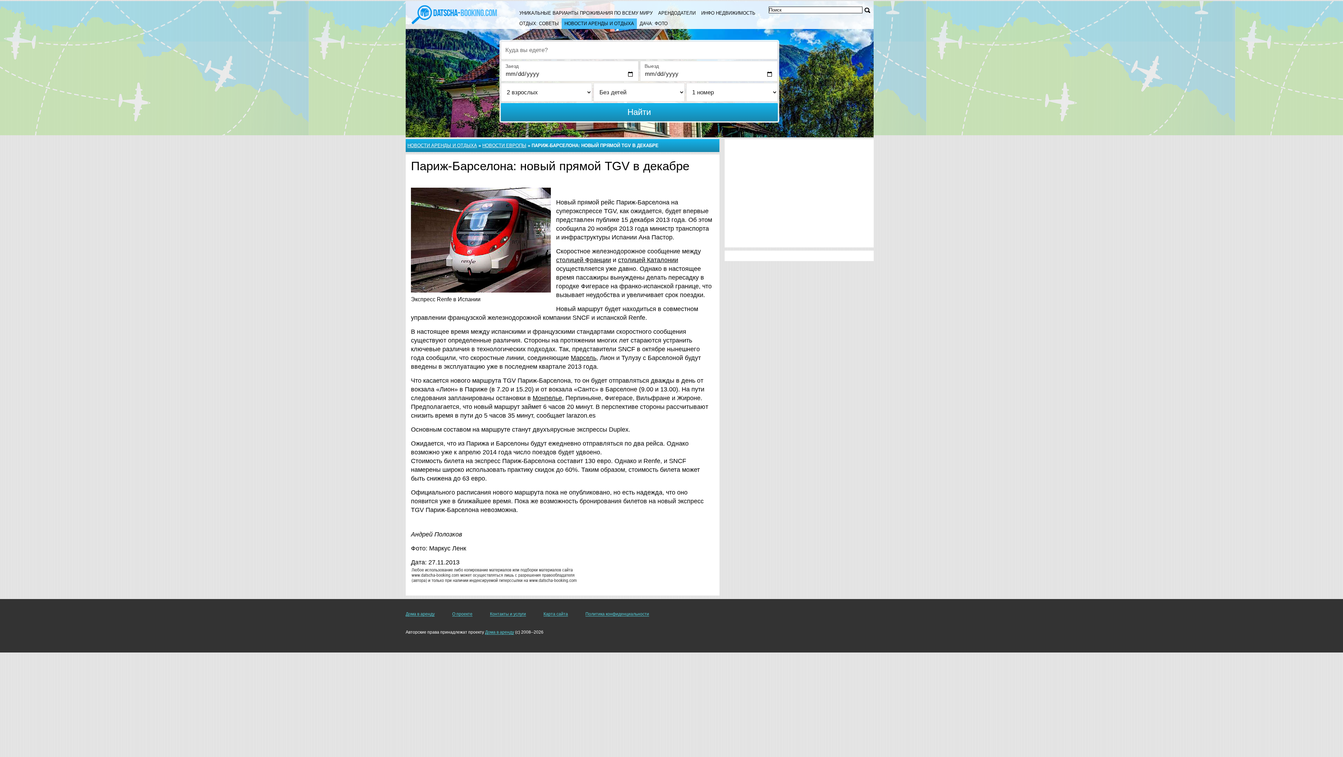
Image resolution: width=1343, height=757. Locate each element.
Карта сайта (555, 614)
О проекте (462, 614)
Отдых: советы (539, 23)
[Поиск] (867, 10)
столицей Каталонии (648, 260)
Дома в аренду (420, 614)
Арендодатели (677, 13)
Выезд (652, 66)
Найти (639, 112)
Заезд (512, 66)
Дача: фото (654, 23)
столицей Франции (583, 260)
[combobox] (639, 50)
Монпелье (547, 398)
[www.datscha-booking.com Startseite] (454, 14)
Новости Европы (504, 145)
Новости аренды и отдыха (599, 23)
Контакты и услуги (508, 614)
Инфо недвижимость (728, 13)
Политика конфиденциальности (617, 614)
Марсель (583, 357)
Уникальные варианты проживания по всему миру (586, 13)
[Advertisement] (799, 193)
